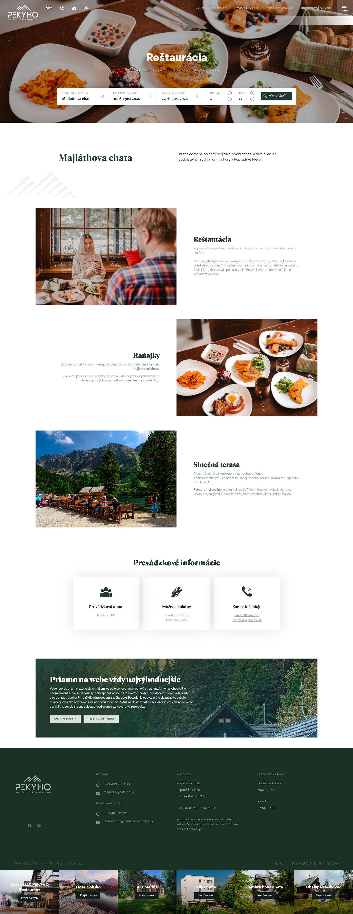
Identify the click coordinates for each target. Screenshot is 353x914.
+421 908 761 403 (116, 784)
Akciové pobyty (247, 8)
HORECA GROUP (300, 864)
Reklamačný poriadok (69, 864)
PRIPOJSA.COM (328, 864)
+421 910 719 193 (115, 813)
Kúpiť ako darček (280, 8)
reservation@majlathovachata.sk (128, 821)
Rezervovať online (316, 8)
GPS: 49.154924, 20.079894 (195, 808)
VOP (51, 864)
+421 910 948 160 (247, 615)
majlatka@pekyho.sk (247, 620)
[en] (49, 7)
